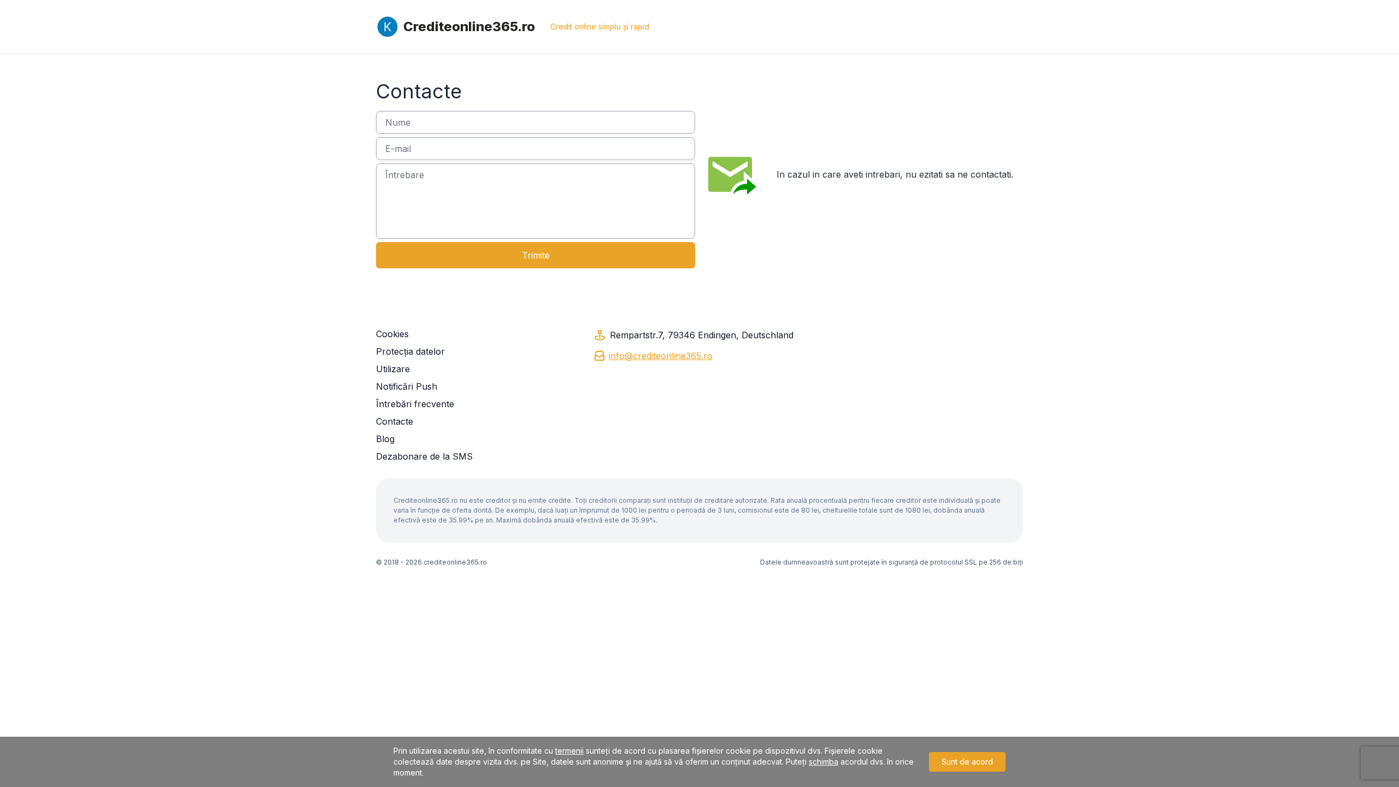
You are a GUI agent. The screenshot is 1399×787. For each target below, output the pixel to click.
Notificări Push (406, 386)
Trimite (536, 255)
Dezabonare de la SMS (424, 456)
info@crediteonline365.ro (661, 355)
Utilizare (393, 369)
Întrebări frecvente (415, 404)
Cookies (392, 334)
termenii (569, 750)
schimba (823, 761)
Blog (385, 438)
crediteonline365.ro (455, 562)
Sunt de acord (967, 761)
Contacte (394, 421)
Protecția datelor (410, 351)
